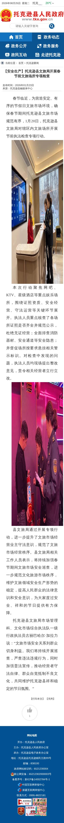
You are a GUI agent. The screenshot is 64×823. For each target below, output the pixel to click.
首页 (20, 63)
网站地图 (32, 735)
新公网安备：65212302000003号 (32, 774)
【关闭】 (50, 698)
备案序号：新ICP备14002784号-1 (31, 779)
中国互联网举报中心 (33, 784)
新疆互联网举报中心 (33, 790)
